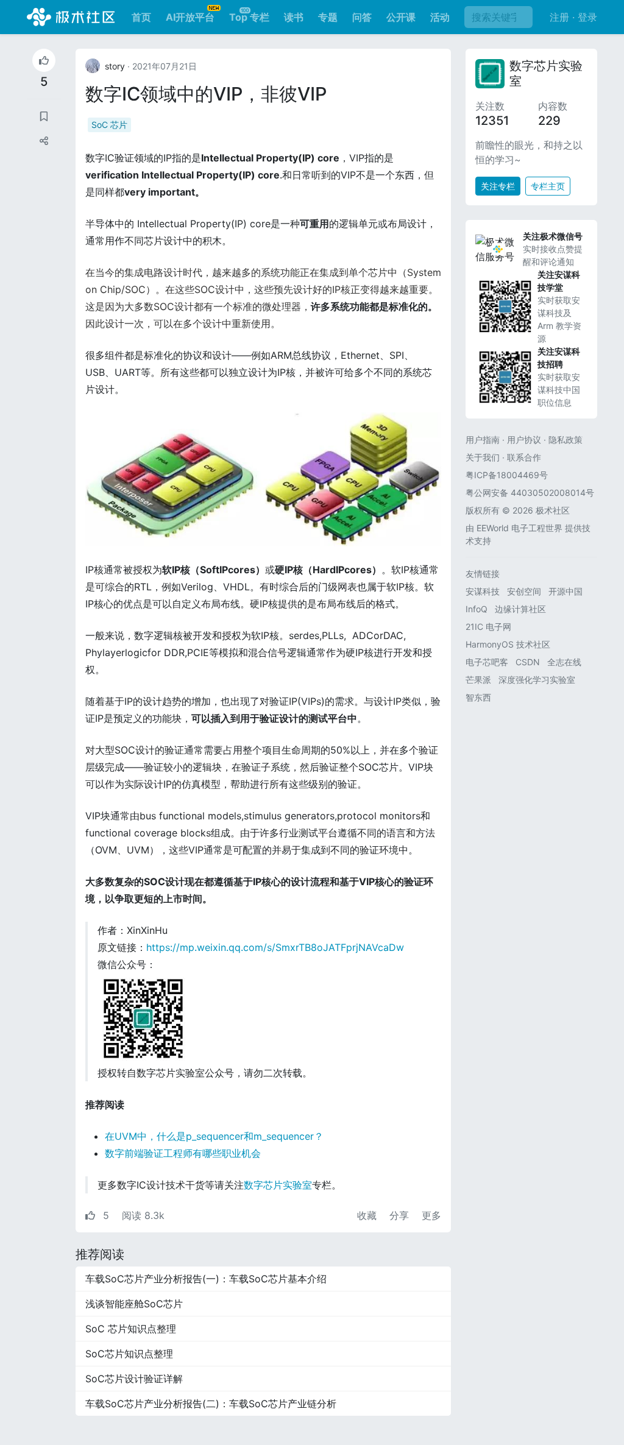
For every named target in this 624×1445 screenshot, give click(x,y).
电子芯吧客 (487, 662)
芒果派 (478, 679)
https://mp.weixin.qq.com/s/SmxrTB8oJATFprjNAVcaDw (275, 947)
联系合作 (524, 457)
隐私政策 (565, 439)
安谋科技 (483, 591)
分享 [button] (400, 1215)
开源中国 (565, 591)
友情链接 (483, 573)
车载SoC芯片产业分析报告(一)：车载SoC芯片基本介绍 (206, 1279)
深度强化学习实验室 (536, 679)
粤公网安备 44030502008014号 (530, 492)
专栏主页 (548, 186)
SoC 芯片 (109, 124)
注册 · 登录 (573, 17)
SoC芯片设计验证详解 (134, 1379)
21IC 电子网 (488, 626)
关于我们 (483, 457)
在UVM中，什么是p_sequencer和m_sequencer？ (214, 1136)
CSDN (528, 662)
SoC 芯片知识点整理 (130, 1329)
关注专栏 (498, 186)
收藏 (368, 1215)
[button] (44, 141)
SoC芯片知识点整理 (129, 1354)
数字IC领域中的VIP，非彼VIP (206, 94)
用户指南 (483, 439)
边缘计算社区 (520, 609)
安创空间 (524, 591)
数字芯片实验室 (278, 1185)
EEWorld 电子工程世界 (519, 528)
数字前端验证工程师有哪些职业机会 (183, 1153)
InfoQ (477, 609)
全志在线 (564, 662)
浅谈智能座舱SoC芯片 (134, 1304)
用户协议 (524, 439)
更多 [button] (431, 1215)
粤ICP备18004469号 (507, 475)
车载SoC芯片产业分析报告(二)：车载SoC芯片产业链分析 (210, 1403)
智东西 (478, 697)
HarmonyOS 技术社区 (508, 644)
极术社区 (71, 17)
